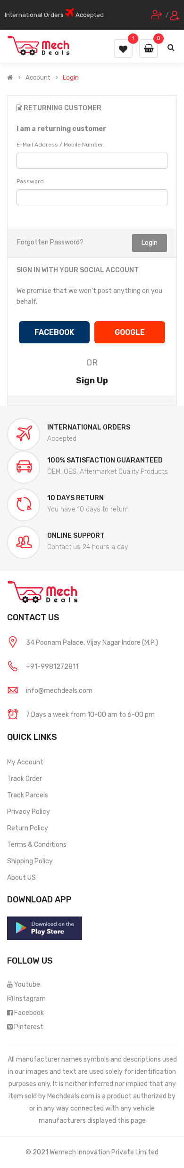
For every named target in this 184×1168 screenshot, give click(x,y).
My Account (25, 762)
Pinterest (28, 1027)
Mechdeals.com (70, 1096)
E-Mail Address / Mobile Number (60, 144)
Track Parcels (27, 795)
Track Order (24, 779)
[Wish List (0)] (123, 48)
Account (37, 77)
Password (30, 181)
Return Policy (27, 828)
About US (21, 878)
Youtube (27, 985)
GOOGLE (130, 332)
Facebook (29, 1013)
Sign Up (92, 380)
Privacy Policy (28, 812)
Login (71, 77)
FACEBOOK (54, 332)
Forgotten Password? (50, 242)
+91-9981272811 (52, 667)
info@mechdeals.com (59, 691)
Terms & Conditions (37, 845)
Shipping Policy (30, 861)
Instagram (30, 999)
